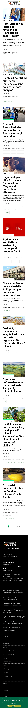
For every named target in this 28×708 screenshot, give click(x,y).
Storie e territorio (7, 683)
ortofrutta (20, 151)
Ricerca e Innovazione (18, 513)
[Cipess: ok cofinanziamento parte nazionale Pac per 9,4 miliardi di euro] (14, 369)
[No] (26, 702)
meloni (5, 518)
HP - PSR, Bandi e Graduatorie (12, 98)
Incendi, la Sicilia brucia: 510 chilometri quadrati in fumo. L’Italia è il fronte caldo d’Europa (13, 592)
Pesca (4, 665)
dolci (5, 356)
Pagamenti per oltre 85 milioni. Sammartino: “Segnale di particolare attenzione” (12, 185)
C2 (3, 53)
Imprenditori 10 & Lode (8, 651)
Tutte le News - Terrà (8, 53)
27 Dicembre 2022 (14, 512)
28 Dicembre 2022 (14, 397)
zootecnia (6, 212)
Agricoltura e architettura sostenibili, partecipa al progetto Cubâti (12, 245)
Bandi (4, 98)
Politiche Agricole (7, 669)
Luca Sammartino (8, 101)
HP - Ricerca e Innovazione (8, 513)
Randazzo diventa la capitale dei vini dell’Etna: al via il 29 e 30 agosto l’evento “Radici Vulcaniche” (13, 610)
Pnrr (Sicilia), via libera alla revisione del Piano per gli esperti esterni (13, 29)
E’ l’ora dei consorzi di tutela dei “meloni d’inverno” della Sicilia (13, 491)
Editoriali (5, 640)
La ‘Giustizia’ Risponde (8, 654)
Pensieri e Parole (7, 661)
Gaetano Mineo (7, 52)
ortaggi (13, 151)
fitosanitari (6, 151)
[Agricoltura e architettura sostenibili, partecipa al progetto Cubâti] (14, 227)
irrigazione (6, 209)
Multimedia (5, 658)
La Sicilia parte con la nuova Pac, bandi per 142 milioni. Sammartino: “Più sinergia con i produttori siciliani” (13, 435)
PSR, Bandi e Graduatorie (9, 676)
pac (5, 401)
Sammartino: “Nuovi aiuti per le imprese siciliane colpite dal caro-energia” (15, 84)
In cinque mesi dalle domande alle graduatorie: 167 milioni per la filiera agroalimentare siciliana (12, 629)
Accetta (10, 705)
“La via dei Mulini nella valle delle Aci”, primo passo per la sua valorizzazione (13, 289)
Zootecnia (5, 690)
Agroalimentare (7, 636)
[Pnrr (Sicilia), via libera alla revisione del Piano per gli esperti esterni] (14, 14)
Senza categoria (21, 98)
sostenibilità (16, 261)
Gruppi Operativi (7, 647)
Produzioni (5, 672)
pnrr (5, 57)
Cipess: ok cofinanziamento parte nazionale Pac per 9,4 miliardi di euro (13, 385)
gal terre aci (7, 310)
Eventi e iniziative (7, 643)
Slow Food (12, 518)
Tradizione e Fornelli (8, 687)
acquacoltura (7, 261)
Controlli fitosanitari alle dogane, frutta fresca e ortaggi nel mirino (12, 130)
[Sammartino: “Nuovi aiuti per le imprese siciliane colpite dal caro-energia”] (14, 69)
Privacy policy (17, 705)
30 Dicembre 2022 (14, 52)
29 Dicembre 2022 (14, 352)
